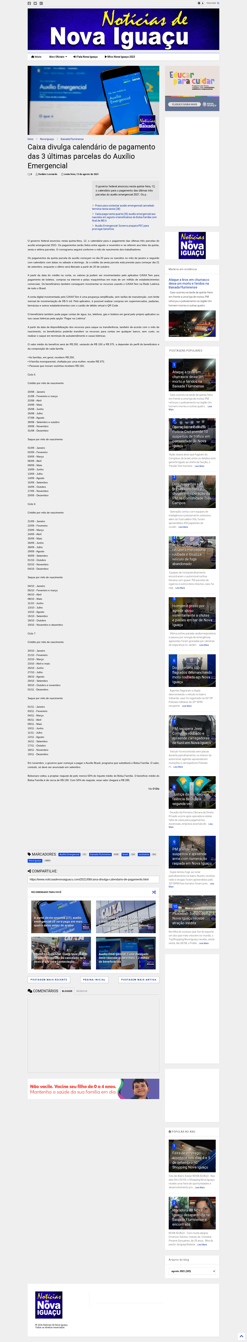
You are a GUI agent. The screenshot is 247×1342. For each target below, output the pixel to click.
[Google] (41, 3)
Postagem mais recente (49, 979)
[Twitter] (35, 3)
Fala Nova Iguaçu (87, 56)
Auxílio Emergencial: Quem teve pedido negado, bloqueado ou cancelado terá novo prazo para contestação (61, 957)
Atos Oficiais (56, 56)
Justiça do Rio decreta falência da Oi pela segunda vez (190, 799)
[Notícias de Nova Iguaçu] (123, 48)
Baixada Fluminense (72, 139)
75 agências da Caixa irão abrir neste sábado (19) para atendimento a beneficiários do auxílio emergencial (124, 921)
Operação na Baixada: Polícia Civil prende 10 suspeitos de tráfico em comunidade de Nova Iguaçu (191, 436)
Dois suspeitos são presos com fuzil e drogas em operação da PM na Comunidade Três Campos (191, 493)
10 (175, 906)
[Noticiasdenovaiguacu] (47, 3)
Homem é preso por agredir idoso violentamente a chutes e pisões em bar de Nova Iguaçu (192, 615)
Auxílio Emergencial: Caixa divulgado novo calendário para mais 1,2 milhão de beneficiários (124, 957)
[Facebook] (29, 3)
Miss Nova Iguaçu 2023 (121, 56)
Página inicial (94, 979)
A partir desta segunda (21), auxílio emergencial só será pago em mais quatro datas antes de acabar (58, 921)
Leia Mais (199, 466)
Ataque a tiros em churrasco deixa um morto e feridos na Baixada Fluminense (189, 283)
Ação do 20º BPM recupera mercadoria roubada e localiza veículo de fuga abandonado (189, 554)
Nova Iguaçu (47, 139)
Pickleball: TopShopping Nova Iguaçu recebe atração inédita (191, 918)
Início (37, 56)
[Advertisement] (58, 206)
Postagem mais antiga (138, 979)
